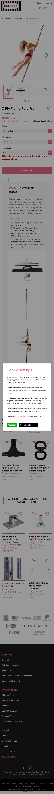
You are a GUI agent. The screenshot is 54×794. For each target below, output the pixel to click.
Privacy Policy (23, 416)
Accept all (12, 424)
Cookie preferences (28, 424)
